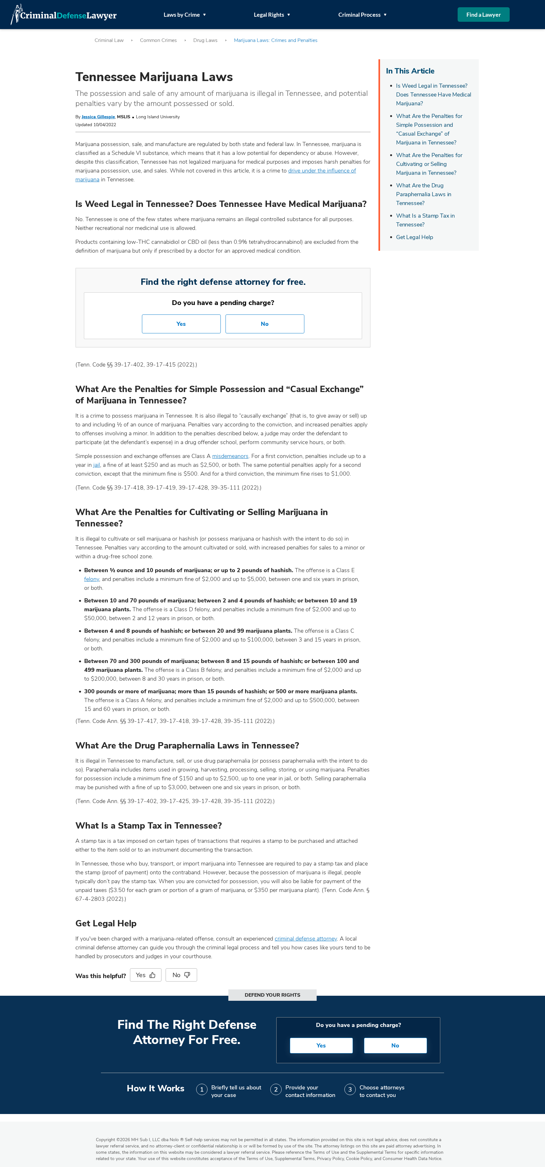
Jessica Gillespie (98, 117)
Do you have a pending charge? (223, 303)
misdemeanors (230, 456)
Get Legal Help (414, 237)
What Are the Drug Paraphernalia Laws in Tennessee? (423, 194)
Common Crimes (158, 40)
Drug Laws (205, 40)
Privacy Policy (330, 1159)
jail (96, 465)
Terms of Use (259, 1159)
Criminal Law (109, 40)
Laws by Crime (182, 14)
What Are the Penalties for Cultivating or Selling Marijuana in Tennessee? (429, 164)
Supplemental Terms (295, 1159)
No (265, 324)
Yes (181, 324)
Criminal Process (359, 14)
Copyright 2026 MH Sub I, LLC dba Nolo (140, 1140)
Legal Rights (269, 14)
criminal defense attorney (306, 938)
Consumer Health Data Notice (412, 1159)
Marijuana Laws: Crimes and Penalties (276, 40)
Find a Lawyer (483, 14)
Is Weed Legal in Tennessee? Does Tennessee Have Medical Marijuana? (433, 94)
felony (91, 579)
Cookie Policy (359, 1159)
